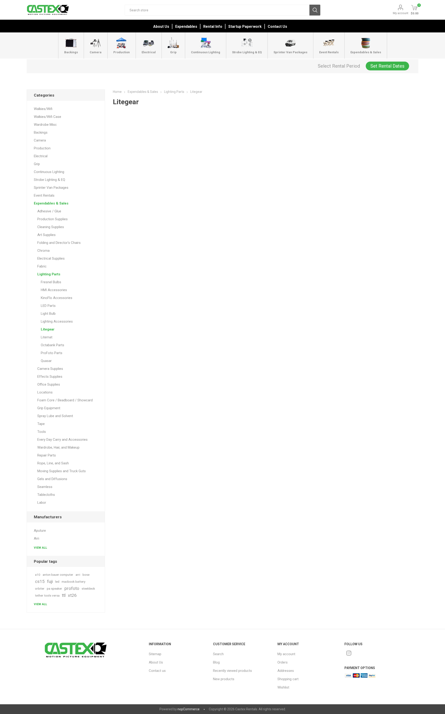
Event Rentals (44, 195)
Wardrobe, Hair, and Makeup (58, 447)
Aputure (40, 530)
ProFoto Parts (51, 353)
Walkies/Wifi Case (47, 117)
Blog (216, 662)
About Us (161, 26)
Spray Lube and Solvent (55, 416)
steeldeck (88, 588)
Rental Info (212, 26)
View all (40, 547)
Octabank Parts (52, 345)
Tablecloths (46, 495)
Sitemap (155, 654)
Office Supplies (48, 384)
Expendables (186, 26)
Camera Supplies (50, 369)
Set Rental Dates (387, 66)
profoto (71, 588)
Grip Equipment (48, 408)
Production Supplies (52, 219)
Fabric (42, 266)
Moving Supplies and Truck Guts (61, 471)
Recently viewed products (232, 671)
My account (400, 13)
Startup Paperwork (245, 26)
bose (86, 574)
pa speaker (54, 588)
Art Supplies (46, 235)
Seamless (44, 487)
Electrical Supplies (51, 258)
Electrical (41, 156)
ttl (64, 595)
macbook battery (73, 581)
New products (223, 679)
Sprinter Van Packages (51, 188)
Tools (41, 432)
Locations (45, 392)
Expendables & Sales (51, 203)
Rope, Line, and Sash (53, 463)
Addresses (285, 671)
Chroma (43, 250)
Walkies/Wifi (43, 109)
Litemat (46, 337)
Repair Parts (46, 455)
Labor (41, 502)
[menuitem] (177, 654)
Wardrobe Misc (45, 125)
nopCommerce (189, 709)
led (57, 581)
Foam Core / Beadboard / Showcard (65, 400)
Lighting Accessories (57, 321)
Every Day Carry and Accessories (62, 439)
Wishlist (283, 687)
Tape (41, 424)
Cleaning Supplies (50, 227)
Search (314, 10)
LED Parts (48, 306)
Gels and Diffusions (52, 479)
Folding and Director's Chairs (59, 243)
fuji (50, 581)
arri (78, 574)
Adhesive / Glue (49, 211)
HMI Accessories (54, 290)
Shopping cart (288, 679)
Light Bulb (48, 313)
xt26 (72, 595)
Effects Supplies (49, 376)
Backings (41, 132)
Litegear (47, 329)
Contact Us (277, 26)
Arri (36, 538)
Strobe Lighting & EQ (49, 180)
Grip (37, 164)
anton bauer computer (58, 574)
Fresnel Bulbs (51, 282)
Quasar (46, 361)
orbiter (39, 588)
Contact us (157, 671)
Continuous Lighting (49, 172)
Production (42, 148)
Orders (282, 662)
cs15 (40, 581)
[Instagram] (349, 653)
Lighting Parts (48, 274)
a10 (37, 574)
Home (117, 92)
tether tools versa (47, 595)
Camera (40, 140)
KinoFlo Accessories (56, 298)
